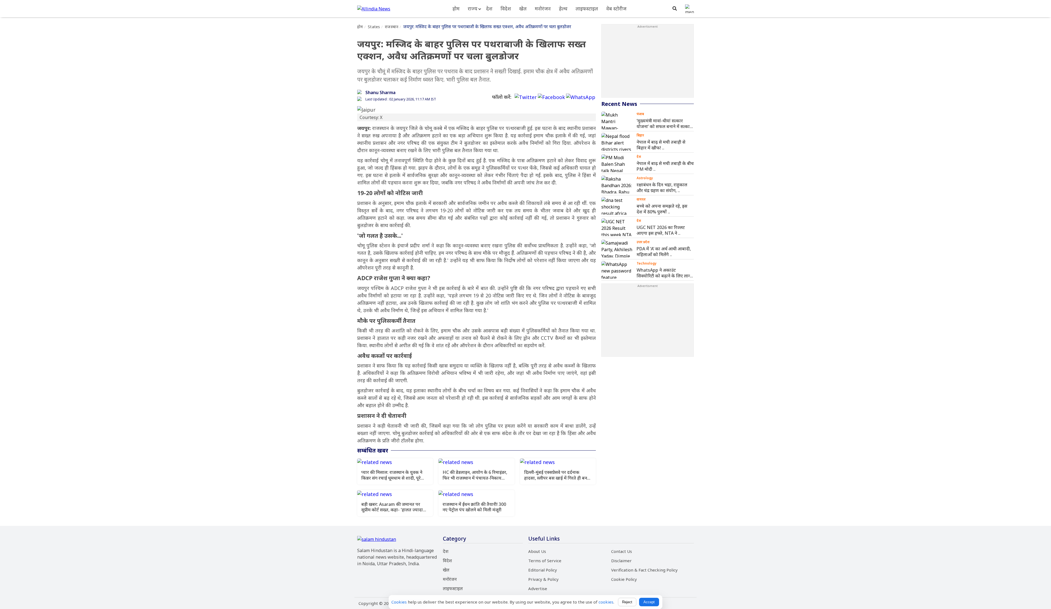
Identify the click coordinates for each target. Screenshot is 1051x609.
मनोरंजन (543, 8)
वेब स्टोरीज (616, 8)
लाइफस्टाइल (587, 8)
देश (489, 8)
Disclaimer (621, 560)
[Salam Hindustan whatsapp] (580, 97)
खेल (523, 8)
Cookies (399, 602)
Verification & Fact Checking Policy (644, 570)
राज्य (472, 8)
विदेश (506, 8)
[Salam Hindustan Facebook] (551, 97)
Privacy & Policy (543, 579)
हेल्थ (563, 8)
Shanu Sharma (380, 92)
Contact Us (621, 551)
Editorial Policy (542, 570)
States (374, 26)
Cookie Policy (624, 579)
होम (456, 8)
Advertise (537, 588)
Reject (627, 602)
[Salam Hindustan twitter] (526, 97)
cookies (606, 602)
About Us (537, 551)
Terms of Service (544, 560)
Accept (649, 602)
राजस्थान (391, 26)
